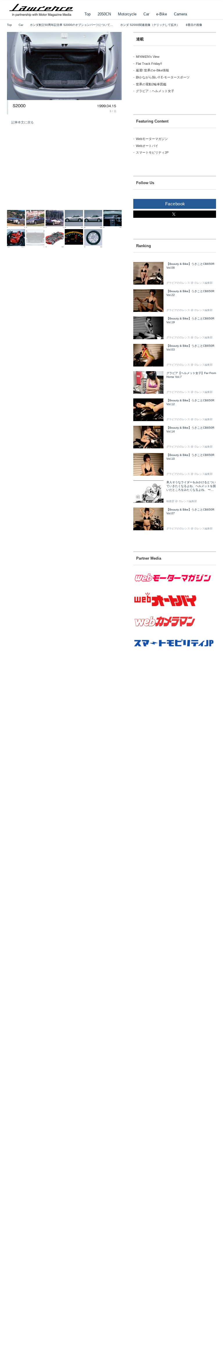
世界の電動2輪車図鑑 (151, 84)
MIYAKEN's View (147, 56)
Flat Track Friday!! (149, 63)
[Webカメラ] (174, 630)
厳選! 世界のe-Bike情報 (152, 70)
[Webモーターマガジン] (174, 585)
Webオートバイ (147, 146)
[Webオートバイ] (174, 607)
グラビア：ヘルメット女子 (155, 91)
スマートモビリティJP (152, 152)
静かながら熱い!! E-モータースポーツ (163, 77)
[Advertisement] (50, 170)
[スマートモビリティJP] (174, 651)
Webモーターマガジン (152, 139)
